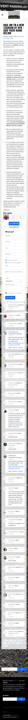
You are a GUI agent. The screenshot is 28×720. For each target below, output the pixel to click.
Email (6, 248)
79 (10, 643)
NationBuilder (14, 715)
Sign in (5, 711)
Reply (10, 347)
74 (16, 640)
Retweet (15, 347)
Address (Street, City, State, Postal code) (13, 271)
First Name (7, 235)
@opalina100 (12, 455)
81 (15, 643)
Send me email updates (12, 260)
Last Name (7, 241)
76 (21, 640)
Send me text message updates (14, 262)
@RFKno (15, 680)
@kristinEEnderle (13, 332)
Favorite (20, 347)
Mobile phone (8, 254)
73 (13, 640)
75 (19, 640)
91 (4, 645)
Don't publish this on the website (14, 293)
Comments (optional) (9, 284)
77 (4, 643)
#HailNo (10, 413)
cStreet (19, 717)
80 (12, 643)
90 (20, 643)
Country (7, 278)
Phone (6, 265)
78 (7, 643)
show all (16, 426)
